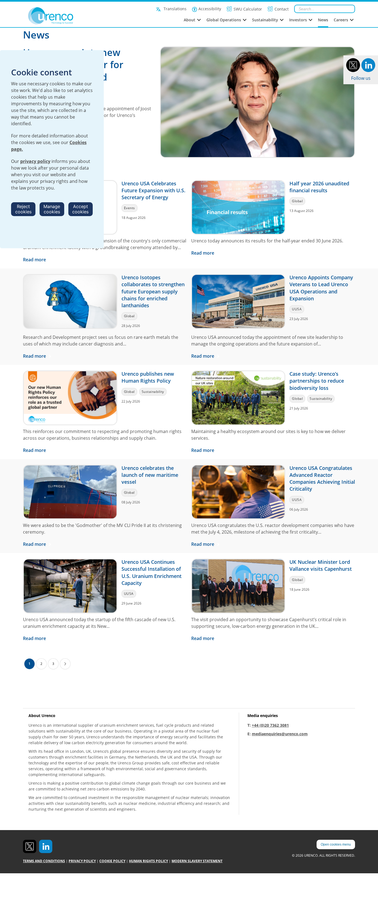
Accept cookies (80, 209)
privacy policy (35, 161)
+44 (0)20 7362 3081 (270, 725)
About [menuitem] (189, 19)
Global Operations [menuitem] (223, 19)
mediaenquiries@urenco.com (280, 733)
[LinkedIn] (368, 65)
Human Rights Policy (148, 861)
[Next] (65, 663)
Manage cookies (51, 209)
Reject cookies (23, 209)
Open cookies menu (336, 844)
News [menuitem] (323, 19)
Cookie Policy (112, 861)
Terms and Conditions (44, 861)
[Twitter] (353, 65)
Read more (35, 260)
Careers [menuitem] (341, 19)
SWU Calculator (248, 9)
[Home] (63, 15)
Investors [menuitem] (298, 19)
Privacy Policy (82, 861)
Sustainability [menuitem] (265, 19)
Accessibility (209, 8)
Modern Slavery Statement (197, 861)
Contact (282, 9)
